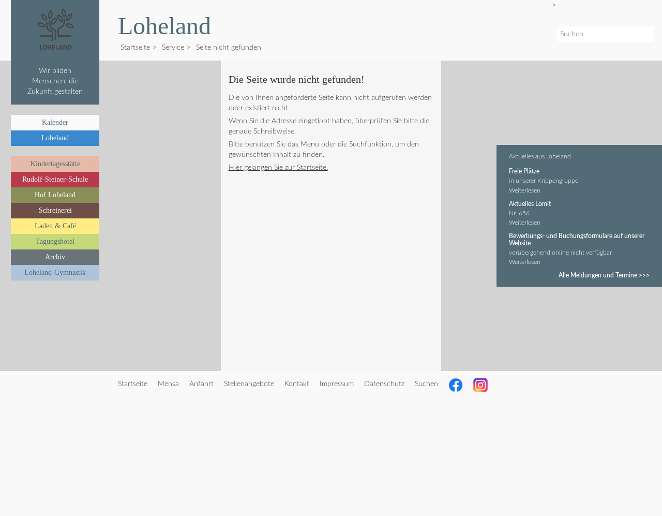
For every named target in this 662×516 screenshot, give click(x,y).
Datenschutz (384, 384)
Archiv (55, 257)
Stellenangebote (249, 384)
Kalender (55, 122)
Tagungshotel (55, 241)
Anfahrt (201, 384)
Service (173, 47)
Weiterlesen (524, 190)
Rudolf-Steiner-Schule (55, 179)
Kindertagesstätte (55, 164)
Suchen (426, 384)
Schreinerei (55, 210)
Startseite (135, 47)
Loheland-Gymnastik (55, 272)
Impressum (337, 384)
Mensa (168, 384)
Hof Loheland (55, 195)
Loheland (55, 138)
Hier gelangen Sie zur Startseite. (278, 167)
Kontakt (296, 384)
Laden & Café (55, 226)
